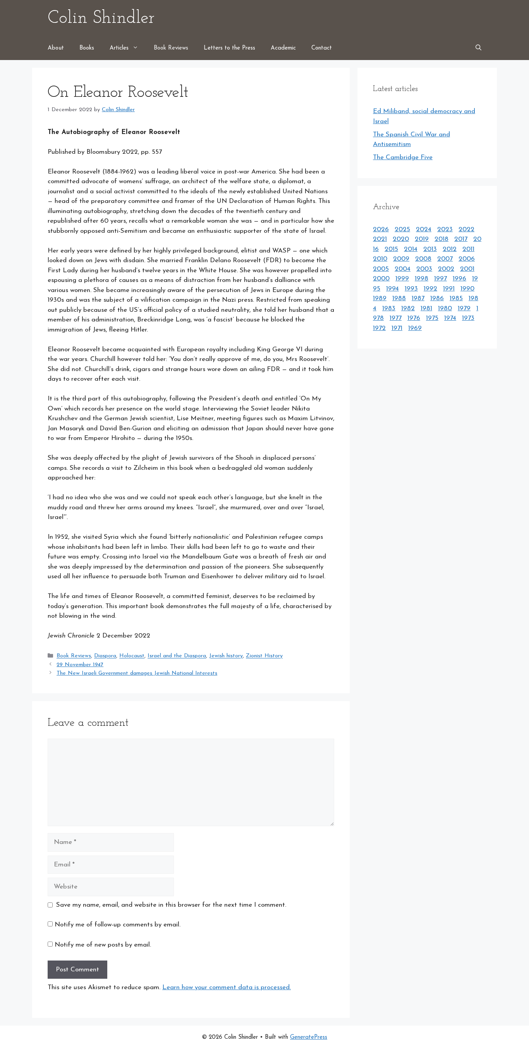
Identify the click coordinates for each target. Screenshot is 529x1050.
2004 (402, 269)
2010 (380, 259)
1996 (459, 278)
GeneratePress (308, 1037)
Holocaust (131, 656)
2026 (381, 229)
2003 (424, 269)
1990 (467, 288)
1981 (426, 308)
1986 (437, 298)
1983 (388, 308)
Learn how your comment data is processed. (226, 987)
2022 (466, 229)
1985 (456, 298)
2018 (441, 239)
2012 (450, 249)
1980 (445, 308)
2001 (467, 269)
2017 (460, 239)
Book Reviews (171, 48)
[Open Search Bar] (478, 48)
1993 (411, 288)
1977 (396, 318)
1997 (440, 278)
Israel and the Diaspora (177, 656)
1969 (415, 328)
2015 (391, 249)
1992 (430, 288)
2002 (446, 269)
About (56, 48)
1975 (432, 318)
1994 (392, 288)
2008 (423, 259)
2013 (430, 249)
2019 (422, 239)
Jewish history (226, 656)
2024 (423, 229)
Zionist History (264, 656)
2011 (468, 249)
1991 (449, 288)
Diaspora (105, 656)
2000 (381, 278)
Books (86, 48)
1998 (421, 278)
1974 (450, 318)
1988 (399, 298)
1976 (413, 318)
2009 (401, 259)
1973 (468, 318)
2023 (445, 229)
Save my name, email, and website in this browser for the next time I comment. (171, 905)
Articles (119, 48)
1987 (418, 298)
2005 (381, 269)
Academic (283, 48)
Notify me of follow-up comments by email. (117, 924)
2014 (410, 249)
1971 (397, 328)
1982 (408, 308)
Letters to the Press (229, 48)
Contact (321, 48)
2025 (402, 229)
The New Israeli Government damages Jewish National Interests (137, 673)
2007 (445, 259)
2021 (380, 239)
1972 (379, 328)
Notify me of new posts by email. (103, 945)
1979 (464, 308)
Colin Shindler (101, 18)
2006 (467, 259)
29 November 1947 (80, 665)
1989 (379, 298)
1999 (402, 278)
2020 (401, 239)
